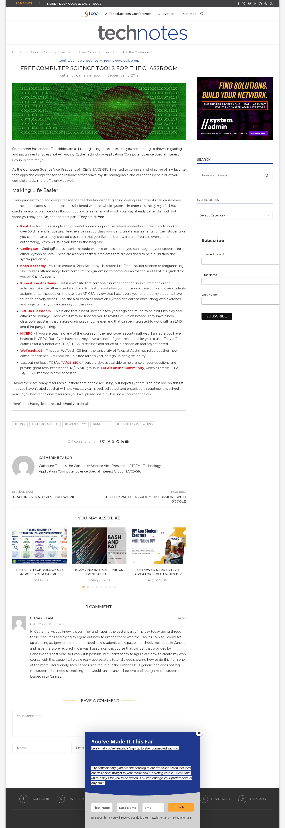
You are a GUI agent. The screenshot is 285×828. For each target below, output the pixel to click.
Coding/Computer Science (50, 52)
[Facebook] (238, 3)
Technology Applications (135, 424)
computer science (45, 424)
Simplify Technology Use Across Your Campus (40, 572)
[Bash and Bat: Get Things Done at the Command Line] (99, 545)
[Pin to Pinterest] (117, 442)
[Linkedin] (255, 3)
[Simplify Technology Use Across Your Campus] (39, 545)
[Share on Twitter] (113, 442)
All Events (165, 14)
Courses (189, 14)
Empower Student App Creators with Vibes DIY (158, 572)
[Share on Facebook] (109, 442)
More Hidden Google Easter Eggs (74, 3)
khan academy (75, 424)
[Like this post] (103, 442)
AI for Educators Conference (128, 14)
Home (16, 52)
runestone (101, 424)
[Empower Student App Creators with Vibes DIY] (158, 545)
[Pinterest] (266, 3)
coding (20, 424)
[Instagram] (260, 3)
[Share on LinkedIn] (122, 442)
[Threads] (271, 3)
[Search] (202, 13)
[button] (39, 3)
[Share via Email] (126, 442)
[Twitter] (243, 3)
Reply (182, 618)
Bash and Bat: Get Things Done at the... (99, 572)
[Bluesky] (249, 3)
